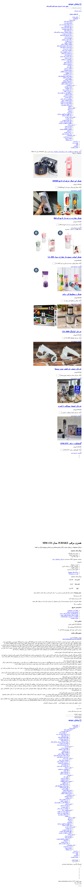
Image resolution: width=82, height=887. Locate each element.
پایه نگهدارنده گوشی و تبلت (64, 114)
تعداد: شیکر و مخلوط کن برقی (73, 300)
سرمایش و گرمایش (66, 53)
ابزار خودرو (69, 118)
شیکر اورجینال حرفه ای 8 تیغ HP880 (67, 181)
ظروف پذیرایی (68, 38)
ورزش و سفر (71, 124)
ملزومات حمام (68, 62)
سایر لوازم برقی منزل (66, 56)
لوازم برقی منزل (67, 48)
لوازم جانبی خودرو (70, 117)
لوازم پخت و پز (68, 23)
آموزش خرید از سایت (72, 612)
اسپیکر (70, 111)
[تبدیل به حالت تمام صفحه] (79, 884)
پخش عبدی (75, 17)
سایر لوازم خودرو (67, 120)
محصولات (75, 18)
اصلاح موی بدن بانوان (66, 103)
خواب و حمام (68, 58)
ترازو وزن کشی (67, 91)
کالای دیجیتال (71, 108)
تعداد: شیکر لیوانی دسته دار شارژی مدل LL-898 (68, 263)
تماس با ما (75, 143)
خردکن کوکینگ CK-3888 (71, 331)
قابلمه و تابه (62, 732)
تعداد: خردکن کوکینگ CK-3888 (73, 338)
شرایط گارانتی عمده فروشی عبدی (69, 613)
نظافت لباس (68, 79)
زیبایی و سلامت (71, 85)
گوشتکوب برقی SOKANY (70, 443)
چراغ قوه (69, 130)
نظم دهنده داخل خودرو (66, 121)
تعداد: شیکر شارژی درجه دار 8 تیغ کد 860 (70, 224)
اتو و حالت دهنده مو (66, 105)
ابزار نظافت (68, 73)
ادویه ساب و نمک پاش (66, 47)
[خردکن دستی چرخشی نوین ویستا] (57, 365)
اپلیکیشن (76, 146)
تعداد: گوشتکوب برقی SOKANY (72, 450)
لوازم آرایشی (68, 94)
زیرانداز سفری (68, 132)
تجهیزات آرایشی (67, 95)
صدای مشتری (74, 147)
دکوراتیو (70, 65)
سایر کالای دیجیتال (67, 115)
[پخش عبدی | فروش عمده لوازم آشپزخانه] (74, 15)
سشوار (70, 106)
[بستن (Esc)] (76, 884)
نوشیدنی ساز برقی (67, 50)
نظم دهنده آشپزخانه (66, 27)
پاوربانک (70, 109)
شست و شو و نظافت (66, 71)
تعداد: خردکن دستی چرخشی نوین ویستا (71, 375)
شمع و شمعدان (68, 70)
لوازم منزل (72, 20)
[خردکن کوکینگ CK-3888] (57, 328)
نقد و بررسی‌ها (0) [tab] (73, 573)
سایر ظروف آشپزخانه (66, 35)
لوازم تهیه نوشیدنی (67, 29)
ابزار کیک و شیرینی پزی (65, 24)
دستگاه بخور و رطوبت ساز (65, 92)
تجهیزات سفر (68, 127)
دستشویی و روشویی (66, 59)
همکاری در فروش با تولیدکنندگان (69, 616)
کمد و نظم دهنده (67, 80)
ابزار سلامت (68, 88)
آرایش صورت (68, 97)
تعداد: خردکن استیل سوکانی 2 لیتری (71, 412)
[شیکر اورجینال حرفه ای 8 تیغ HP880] (57, 177)
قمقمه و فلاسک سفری (66, 129)
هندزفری (69, 112)
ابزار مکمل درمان (67, 89)
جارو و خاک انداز (67, 74)
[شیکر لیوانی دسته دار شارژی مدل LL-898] (57, 253)
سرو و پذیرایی (68, 36)
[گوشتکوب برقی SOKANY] (69, 440)
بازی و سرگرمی (67, 136)
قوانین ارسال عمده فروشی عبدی (69, 615)
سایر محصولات (71, 135)
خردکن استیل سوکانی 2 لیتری (69, 406)
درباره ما (76, 141)
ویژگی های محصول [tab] (73, 572)
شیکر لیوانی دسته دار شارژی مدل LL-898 (64, 257)
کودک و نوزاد (68, 138)
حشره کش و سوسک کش (65, 76)
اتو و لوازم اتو (68, 55)
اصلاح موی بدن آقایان (66, 102)
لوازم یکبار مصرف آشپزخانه (64, 45)
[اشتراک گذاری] (77, 884)
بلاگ (77, 144)
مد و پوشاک (69, 139)
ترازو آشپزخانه (68, 30)
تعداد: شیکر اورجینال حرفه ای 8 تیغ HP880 (70, 187)
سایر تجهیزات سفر (67, 133)
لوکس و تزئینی (68, 68)
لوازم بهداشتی (68, 86)
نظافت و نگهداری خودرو (65, 123)
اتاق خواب (69, 61)
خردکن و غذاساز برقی (66, 51)
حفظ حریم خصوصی (72, 610)
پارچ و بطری (68, 41)
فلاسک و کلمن (68, 42)
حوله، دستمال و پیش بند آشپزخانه (63, 32)
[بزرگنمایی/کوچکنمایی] (80, 884)
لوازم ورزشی (68, 126)
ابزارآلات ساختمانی (67, 82)
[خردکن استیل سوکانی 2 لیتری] (69, 402)
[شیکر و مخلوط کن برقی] (57, 290)
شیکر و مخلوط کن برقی (71, 294)
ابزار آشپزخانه (68, 26)
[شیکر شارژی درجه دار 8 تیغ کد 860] (57, 214)
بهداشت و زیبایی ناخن (66, 99)
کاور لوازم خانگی (67, 77)
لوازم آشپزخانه (68, 21)
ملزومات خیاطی (67, 64)
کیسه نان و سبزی (67, 33)
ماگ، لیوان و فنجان (67, 39)
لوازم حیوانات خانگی (66, 83)
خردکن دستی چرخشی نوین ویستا (68, 369)
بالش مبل (69, 67)
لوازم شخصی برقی (67, 100)
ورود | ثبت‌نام (77, 11)
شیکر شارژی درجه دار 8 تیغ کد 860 (67, 218)
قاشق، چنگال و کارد (66, 44)
